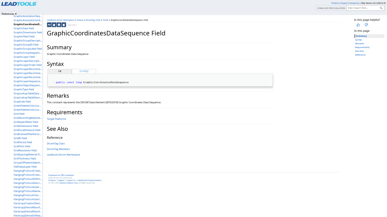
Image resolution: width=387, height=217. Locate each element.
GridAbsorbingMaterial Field (28, 118)
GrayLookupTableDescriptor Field (28, 97)
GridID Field (20, 138)
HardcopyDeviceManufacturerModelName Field (28, 211)
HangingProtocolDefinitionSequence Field (28, 179)
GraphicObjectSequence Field (28, 85)
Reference (360, 54)
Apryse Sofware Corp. (69, 183)
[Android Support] (59, 24)
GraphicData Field (24, 28)
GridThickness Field (25, 158)
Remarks (359, 43)
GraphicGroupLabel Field (28, 48)
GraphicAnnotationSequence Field (28, 16)
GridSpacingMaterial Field (28, 154)
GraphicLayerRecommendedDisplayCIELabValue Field (28, 69)
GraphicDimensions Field (28, 32)
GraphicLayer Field (24, 56)
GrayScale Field (22, 101)
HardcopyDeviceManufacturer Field (28, 207)
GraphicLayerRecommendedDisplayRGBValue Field (28, 77)
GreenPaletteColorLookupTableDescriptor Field (28, 109)
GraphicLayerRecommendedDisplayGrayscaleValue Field (28, 73)
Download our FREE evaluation (61, 175)
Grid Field (19, 113)
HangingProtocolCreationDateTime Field (28, 170)
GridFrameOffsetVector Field (28, 134)
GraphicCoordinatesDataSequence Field (28, 24)
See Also (359, 50)
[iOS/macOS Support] (64, 24)
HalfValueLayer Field (25, 166)
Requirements (362, 47)
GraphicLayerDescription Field (28, 61)
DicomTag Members (58, 149)
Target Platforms (56, 119)
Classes (79, 20)
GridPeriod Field (23, 142)
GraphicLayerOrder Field (28, 65)
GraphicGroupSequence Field (28, 52)
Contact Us (71, 180)
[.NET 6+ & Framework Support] (49, 24)
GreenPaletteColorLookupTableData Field (28, 105)
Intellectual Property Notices (89, 180)
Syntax (358, 39)
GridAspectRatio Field (26, 122)
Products (52, 180)
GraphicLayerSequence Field (28, 81)
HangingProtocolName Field (28, 191)
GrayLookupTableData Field (28, 93)
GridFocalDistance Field (27, 130)
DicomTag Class (93, 20)
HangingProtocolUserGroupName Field (28, 195)
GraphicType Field (24, 89)
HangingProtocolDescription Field (28, 183)
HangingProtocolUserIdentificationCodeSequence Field (28, 199)
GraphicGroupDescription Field (28, 40)
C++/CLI (84, 71)
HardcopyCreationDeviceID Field (28, 203)
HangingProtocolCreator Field (28, 174)
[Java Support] (54, 24)
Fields (105, 20)
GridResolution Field (25, 150)
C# (59, 71)
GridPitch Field (22, 146)
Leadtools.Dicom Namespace (60, 20)
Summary (361, 35)
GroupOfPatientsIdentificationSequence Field (28, 162)
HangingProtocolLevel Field (28, 187)
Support (61, 180)
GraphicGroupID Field (26, 44)
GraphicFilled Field (24, 36)
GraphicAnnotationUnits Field (28, 20)
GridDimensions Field (26, 126)
